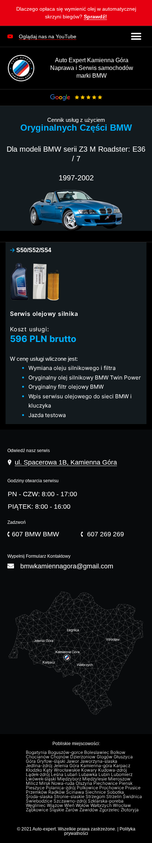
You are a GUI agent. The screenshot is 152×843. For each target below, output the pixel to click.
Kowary (89, 770)
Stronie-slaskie (70, 796)
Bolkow (118, 752)
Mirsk (45, 783)
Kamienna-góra (96, 765)
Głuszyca (124, 757)
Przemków (37, 792)
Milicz (32, 783)
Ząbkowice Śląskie (45, 810)
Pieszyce (36, 788)
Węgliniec (36, 805)
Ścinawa (75, 792)
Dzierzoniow (83, 757)
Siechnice (96, 792)
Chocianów (38, 757)
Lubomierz (122, 774)
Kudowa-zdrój (113, 770)
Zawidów (89, 810)
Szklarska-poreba (106, 801)
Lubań (72, 774)
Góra (31, 761)
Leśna (58, 774)
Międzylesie (95, 779)
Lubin (105, 774)
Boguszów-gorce (66, 752)
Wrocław (122, 805)
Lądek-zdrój (38, 774)
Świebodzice (39, 801)
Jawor (73, 761)
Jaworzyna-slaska (99, 761)
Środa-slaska (40, 796)
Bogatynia (37, 752)
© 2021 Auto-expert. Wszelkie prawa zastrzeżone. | (68, 829)
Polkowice (88, 788)
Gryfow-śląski (51, 761)
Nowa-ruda (63, 783)
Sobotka (116, 792)
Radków (57, 792)
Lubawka (89, 774)
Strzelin (114, 796)
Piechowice (106, 783)
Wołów (83, 805)
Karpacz (122, 765)
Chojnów (60, 757)
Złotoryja (130, 810)
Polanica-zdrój (61, 788)
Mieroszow (120, 779)
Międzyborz (69, 779)
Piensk (126, 783)
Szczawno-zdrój (70, 801)
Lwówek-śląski (41, 779)
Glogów (105, 757)
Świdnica (133, 796)
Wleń (70, 805)
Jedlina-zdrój (39, 765)
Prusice (133, 788)
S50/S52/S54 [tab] (30, 250)
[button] (76, 14)
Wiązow (55, 805)
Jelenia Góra (66, 765)
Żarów (72, 810)
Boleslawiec (97, 752)
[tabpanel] (76, 340)
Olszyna (84, 783)
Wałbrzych (101, 805)
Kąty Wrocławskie (62, 770)
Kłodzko (34, 770)
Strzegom (96, 796)
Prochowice (112, 788)
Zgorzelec (110, 810)
